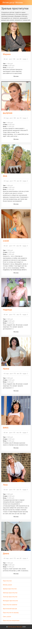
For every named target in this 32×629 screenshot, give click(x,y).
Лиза (5, 485)
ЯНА (5, 176)
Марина (7, 54)
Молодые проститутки (10, 600)
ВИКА (5, 428)
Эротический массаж (10, 608)
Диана (6, 553)
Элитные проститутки (10, 592)
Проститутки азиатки (10, 604)
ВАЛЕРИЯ (7, 113)
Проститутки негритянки (11, 620)
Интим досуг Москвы (13, 2)
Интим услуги (7, 585)
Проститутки (7, 581)
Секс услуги (7, 616)
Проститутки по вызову (11, 612)
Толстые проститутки (10, 596)
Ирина (6, 369)
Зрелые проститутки (10, 589)
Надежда (7, 310)
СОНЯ (6, 241)
